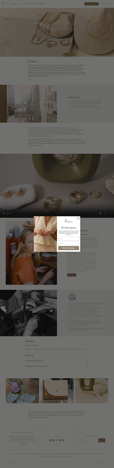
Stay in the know (69, 248)
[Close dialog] (78, 218)
